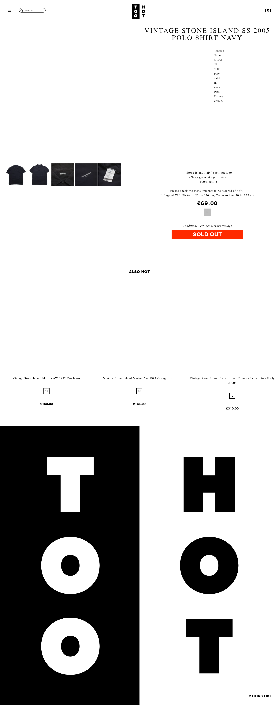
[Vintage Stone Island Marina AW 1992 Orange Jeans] (139, 374)
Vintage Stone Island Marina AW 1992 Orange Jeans (139, 378)
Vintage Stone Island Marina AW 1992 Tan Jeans (46, 378)
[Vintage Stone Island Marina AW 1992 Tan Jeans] (46, 374)
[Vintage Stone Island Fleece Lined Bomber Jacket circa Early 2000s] (232, 374)
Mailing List (259, 696)
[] (268, 10)
